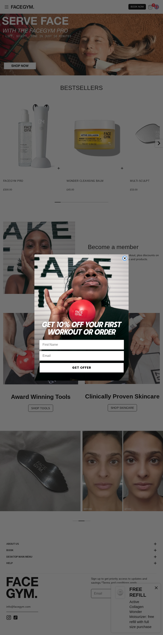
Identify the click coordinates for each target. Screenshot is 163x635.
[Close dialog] (124, 258)
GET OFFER (81, 367)
